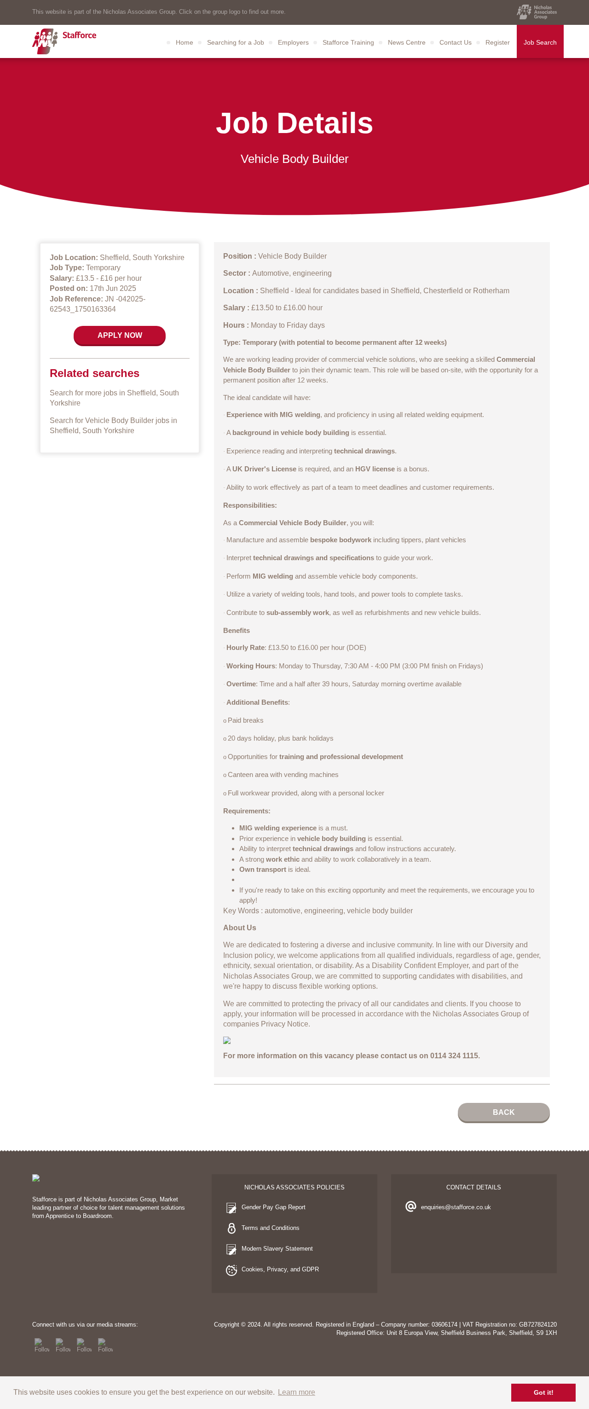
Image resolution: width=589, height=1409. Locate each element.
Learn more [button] (296, 1392)
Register (497, 42)
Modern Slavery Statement (277, 1248)
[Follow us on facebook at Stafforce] (42, 1345)
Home (184, 42)
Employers (293, 42)
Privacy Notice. (285, 1024)
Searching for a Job (235, 42)
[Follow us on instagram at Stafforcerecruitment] (84, 1345)
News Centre (407, 42)
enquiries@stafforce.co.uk (456, 1207)
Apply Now (120, 335)
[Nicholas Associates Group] (537, 12)
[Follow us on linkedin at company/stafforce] (105, 1345)
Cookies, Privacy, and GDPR (280, 1269)
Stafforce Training (348, 42)
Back (504, 1112)
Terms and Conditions (271, 1227)
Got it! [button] (544, 1392)
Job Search (540, 42)
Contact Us (455, 42)
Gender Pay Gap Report (274, 1207)
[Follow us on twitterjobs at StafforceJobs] (63, 1345)
